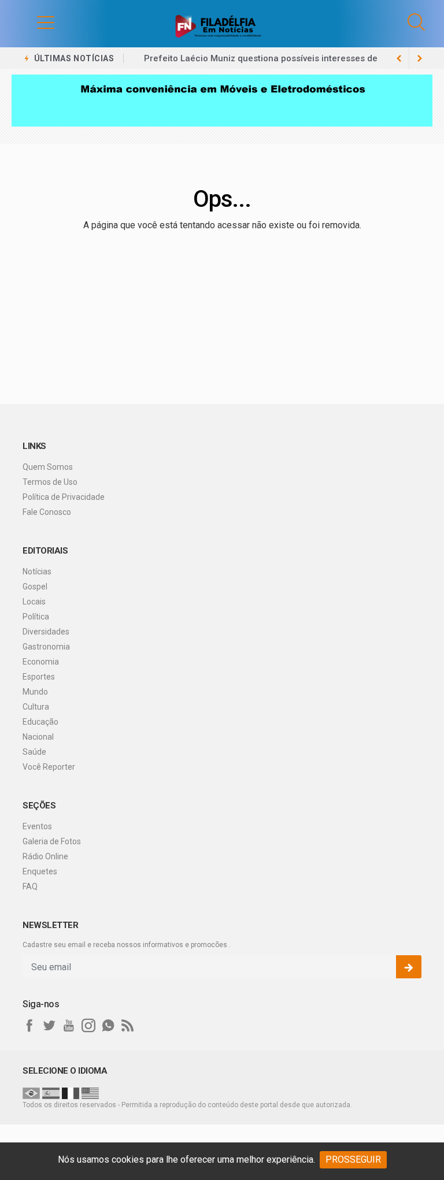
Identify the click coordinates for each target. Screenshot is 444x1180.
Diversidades (46, 631)
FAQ (30, 886)
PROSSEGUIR (353, 1159)
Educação (40, 721)
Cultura (36, 706)
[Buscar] (416, 22)
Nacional (38, 736)
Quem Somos (48, 467)
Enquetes (40, 871)
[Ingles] (90, 1093)
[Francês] (70, 1093)
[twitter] (49, 1025)
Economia (41, 661)
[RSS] (128, 1025)
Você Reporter (49, 766)
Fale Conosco (47, 512)
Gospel (35, 586)
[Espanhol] (51, 1093)
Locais (34, 601)
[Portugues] (31, 1093)
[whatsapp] (108, 1025)
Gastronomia (46, 646)
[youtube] (69, 1025)
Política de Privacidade (64, 497)
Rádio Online (45, 856)
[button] (34, 22)
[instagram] (88, 1025)
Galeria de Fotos (52, 841)
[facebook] (29, 1025)
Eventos (37, 826)
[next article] (398, 58)
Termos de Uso (50, 482)
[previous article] (419, 58)
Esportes (39, 676)
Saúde (34, 751)
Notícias (37, 571)
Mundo (35, 691)
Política (36, 616)
